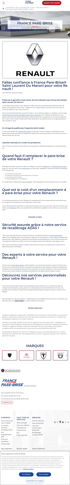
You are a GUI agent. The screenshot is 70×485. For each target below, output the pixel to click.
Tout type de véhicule (23, 419)
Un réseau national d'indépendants (7, 428)
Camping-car (21, 428)
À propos (5, 418)
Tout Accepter (44, 474)
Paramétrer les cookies (35, 481)
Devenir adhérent (38, 449)
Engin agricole (22, 435)
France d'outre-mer (25, 7)
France (17, 7)
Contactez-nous (7, 402)
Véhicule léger (22, 423)
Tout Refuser (26, 474)
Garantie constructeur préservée (37, 428)
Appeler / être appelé (52, 3)
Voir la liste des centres (12, 370)
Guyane (33, 7)
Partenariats (5, 444)
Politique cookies (28, 469)
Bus (18, 433)
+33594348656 (19, 301)
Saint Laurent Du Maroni (42, 7)
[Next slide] (67, 355)
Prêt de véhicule (38, 421)
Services (36, 418)
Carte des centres (10, 7)
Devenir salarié (22, 449)
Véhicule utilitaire (23, 425)
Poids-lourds (21, 430)
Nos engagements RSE (6, 434)
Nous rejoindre (6, 449)
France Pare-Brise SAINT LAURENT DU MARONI (17, 9)
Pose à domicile (37, 423)
